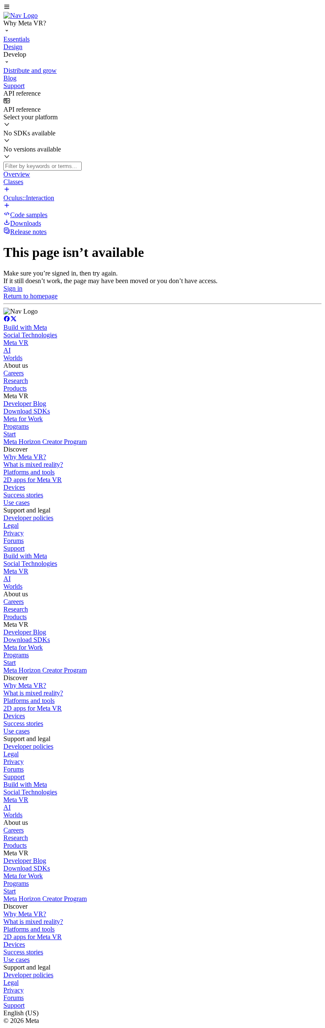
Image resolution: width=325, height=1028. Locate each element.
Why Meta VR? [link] (24, 456)
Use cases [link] (16, 502)
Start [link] (9, 434)
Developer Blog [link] (24, 403)
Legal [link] (11, 525)
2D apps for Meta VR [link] (32, 479)
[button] (162, 7)
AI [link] (7, 350)
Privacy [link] (13, 533)
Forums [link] (13, 540)
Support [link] (14, 548)
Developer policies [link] (28, 517)
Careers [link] (13, 373)
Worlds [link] (12, 357)
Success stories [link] (23, 495)
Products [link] (15, 388)
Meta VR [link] (15, 342)
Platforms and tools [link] (29, 472)
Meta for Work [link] (23, 418)
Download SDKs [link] (26, 411)
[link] (20, 15)
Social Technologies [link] (30, 335)
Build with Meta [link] (25, 327)
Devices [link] (14, 487)
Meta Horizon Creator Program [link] (45, 441)
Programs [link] (16, 426)
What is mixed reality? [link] (33, 464)
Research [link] (15, 380)
